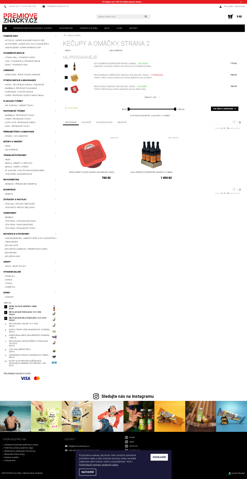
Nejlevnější (71, 122)
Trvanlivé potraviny (14, 155)
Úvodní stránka (5, 28)
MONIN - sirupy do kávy (15, 266)
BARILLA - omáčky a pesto (16, 167)
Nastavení (87, 472)
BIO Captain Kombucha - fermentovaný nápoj (26, 249)
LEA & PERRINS (11, 150)
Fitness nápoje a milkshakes (19, 80)
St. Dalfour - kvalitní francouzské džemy (25, 171)
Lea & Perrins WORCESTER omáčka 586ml (121, 63)
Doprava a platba (88, 28)
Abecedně (122, 122)
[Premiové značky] (20, 18)
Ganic (132, 442)
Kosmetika (10, 287)
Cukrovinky (9, 213)
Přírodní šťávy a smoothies (18, 132)
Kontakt (133, 28)
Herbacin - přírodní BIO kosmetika (21, 184)
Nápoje (8, 280)
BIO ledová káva (12, 256)
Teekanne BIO (11, 242)
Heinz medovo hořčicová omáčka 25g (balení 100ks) (128, 75)
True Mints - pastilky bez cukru (20, 207)
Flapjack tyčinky (13, 101)
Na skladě (73, 108)
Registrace (240, 6)
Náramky (9, 297)
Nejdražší (86, 122)
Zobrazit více (150, 97)
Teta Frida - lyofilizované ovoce (20, 221)
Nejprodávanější (104, 122)
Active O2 (134, 446)
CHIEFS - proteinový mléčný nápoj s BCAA (24, 95)
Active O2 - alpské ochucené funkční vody (25, 40)
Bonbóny (9, 217)
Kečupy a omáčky (12, 141)
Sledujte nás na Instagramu (127, 396)
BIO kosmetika (11, 179)
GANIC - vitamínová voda (16, 65)
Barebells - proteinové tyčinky (20, 115)
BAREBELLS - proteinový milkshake (21, 88)
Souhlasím (159, 457)
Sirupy (7, 262)
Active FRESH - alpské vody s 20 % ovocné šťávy (27, 44)
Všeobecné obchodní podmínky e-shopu (32, 28)
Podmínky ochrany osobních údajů (18, 448)
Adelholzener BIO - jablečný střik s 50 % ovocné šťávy (31, 238)
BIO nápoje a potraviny (16, 234)
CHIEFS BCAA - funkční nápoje (19, 92)
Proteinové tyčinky (14, 111)
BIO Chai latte (11, 245)
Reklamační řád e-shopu (14, 454)
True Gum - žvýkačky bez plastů (20, 204)
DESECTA (9, 194)
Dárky (6, 292)
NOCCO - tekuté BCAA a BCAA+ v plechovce (24, 85)
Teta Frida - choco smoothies (19, 225)
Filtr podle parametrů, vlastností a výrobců (150, 116)
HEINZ (7, 146)
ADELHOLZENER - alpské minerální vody (23, 48)
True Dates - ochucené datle (18, 174)
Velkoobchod (66, 28)
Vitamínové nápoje (13, 53)
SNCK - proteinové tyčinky (17, 126)
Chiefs (132, 437)
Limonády (8, 70)
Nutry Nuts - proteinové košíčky (20, 123)
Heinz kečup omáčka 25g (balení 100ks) (120, 86)
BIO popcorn (11, 253)
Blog (106, 28)
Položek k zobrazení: (224, 109)
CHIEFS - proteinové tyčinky (18, 119)
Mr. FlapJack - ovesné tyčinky (19, 105)
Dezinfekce (9, 189)
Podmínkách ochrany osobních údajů (98, 464)
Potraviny (10, 276)
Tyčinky (9, 283)
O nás (119, 28)
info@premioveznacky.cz (78, 446)
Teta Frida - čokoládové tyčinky (20, 228)
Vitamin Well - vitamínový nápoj (20, 57)
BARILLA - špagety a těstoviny (18, 163)
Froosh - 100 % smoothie (16, 136)
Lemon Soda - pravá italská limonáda (22, 75)
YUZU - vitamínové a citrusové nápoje (22, 61)
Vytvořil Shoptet (238, 473)
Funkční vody (10, 36)
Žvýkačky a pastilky (14, 199)
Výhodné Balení (12, 272)
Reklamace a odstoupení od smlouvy (20, 451)
